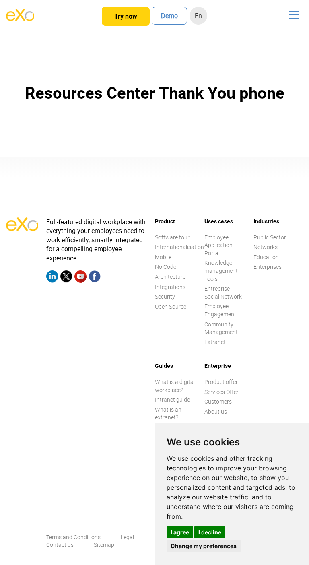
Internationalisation (179, 247)
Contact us (60, 545)
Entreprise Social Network (223, 292)
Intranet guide (172, 399)
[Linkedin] (52, 277)
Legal (127, 537)
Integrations (170, 287)
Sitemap (104, 545)
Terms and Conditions (73, 537)
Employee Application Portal (218, 245)
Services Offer (221, 392)
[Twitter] (66, 277)
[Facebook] (95, 277)
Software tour (172, 237)
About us (215, 411)
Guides (164, 365)
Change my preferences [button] (204, 545)
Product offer (221, 382)
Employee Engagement (220, 310)
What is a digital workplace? (175, 386)
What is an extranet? (168, 413)
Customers (218, 401)
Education (266, 257)
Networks (265, 247)
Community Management (221, 328)
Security (165, 296)
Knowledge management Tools (221, 270)
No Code (165, 266)
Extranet (215, 342)
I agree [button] (180, 532)
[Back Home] (20, 18)
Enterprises (267, 266)
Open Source (170, 306)
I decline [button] (209, 532)
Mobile (163, 257)
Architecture (170, 276)
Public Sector (269, 237)
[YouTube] (80, 277)
